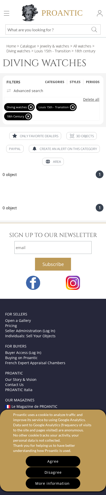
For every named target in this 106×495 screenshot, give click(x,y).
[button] (81, 136)
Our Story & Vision (21, 379)
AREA (57, 161)
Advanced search (28, 90)
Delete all (91, 99)
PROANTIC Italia (18, 389)
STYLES (75, 82)
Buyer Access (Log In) (23, 352)
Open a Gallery (18, 320)
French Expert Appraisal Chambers (35, 362)
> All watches (80, 46)
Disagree (53, 472)
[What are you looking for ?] (94, 29)
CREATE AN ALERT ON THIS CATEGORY (68, 148)
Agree (53, 461)
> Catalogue (26, 46)
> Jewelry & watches (52, 46)
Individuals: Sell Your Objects (30, 335)
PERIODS (93, 82)
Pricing (11, 325)
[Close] (31, 107)
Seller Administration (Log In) (30, 330)
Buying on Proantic (21, 357)
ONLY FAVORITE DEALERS (39, 136)
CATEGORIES (54, 82)
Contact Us (14, 384)
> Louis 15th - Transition (50, 50)
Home (11, 46)
